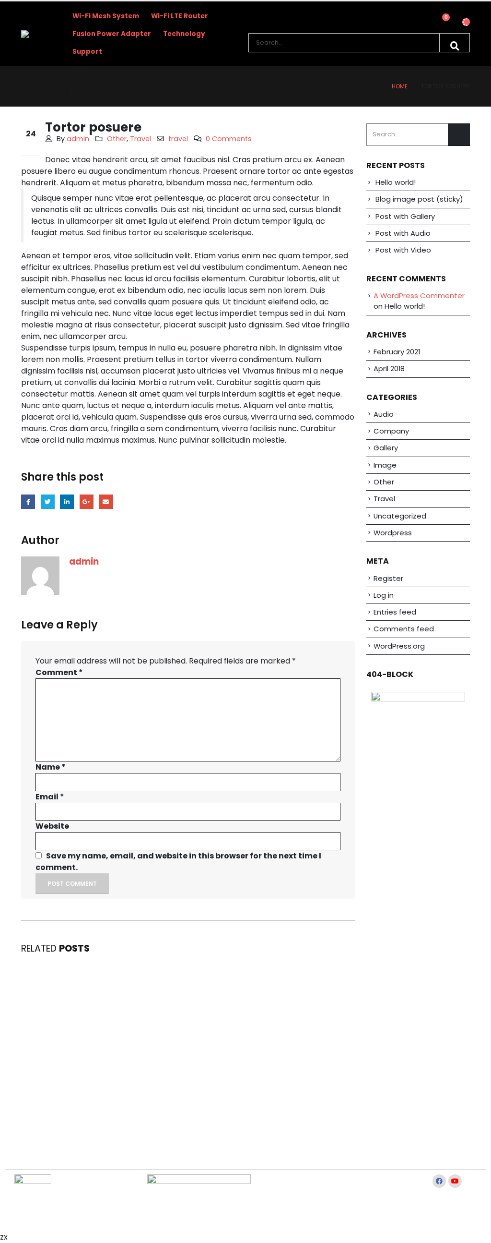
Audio (384, 414)
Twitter (48, 501)
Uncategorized (400, 516)
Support (87, 51)
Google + (87, 501)
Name (50, 766)
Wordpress (393, 533)
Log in (384, 595)
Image (385, 465)
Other (117, 139)
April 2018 (389, 368)
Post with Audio (403, 233)
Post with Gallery (405, 216)
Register (388, 578)
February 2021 (397, 352)
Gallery (386, 448)
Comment (59, 672)
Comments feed (404, 629)
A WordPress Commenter (419, 295)
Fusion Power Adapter (111, 33)
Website (52, 826)
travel (178, 139)
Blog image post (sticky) (419, 199)
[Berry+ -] (37, 34)
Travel (140, 139)
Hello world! (395, 182)
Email (106, 501)
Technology (184, 33)
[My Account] (417, 24)
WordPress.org (399, 646)
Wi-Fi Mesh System (105, 16)
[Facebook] (439, 1181)
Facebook (28, 501)
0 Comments (229, 139)
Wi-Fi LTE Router (179, 16)
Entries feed (395, 612)
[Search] (454, 43)
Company (391, 431)
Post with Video (403, 250)
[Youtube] (455, 1181)
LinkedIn (67, 501)
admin (78, 139)
